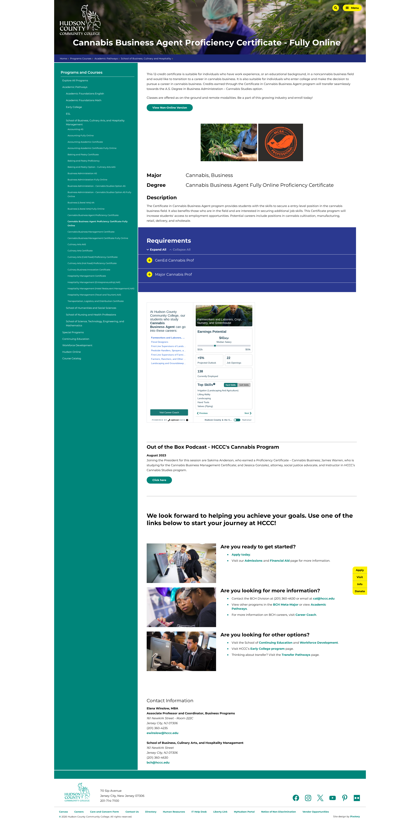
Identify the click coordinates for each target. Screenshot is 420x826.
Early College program (267, 649)
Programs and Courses (81, 72)
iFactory (355, 816)
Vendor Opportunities (316, 811)
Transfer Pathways (296, 655)
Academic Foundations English (85, 93)
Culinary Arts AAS (77, 244)
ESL (68, 113)
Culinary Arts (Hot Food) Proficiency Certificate (92, 263)
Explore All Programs (75, 80)
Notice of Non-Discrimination (278, 811)
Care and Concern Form (104, 811)
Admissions (253, 560)
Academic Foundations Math (83, 100)
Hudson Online (71, 351)
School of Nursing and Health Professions (91, 314)
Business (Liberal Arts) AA (81, 202)
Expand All (158, 249)
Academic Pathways (106, 58)
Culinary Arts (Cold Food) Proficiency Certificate (93, 257)
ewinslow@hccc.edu (162, 733)
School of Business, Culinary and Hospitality (146, 58)
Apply (360, 570)
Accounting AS (75, 129)
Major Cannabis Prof (173, 274)
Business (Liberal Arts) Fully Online (86, 209)
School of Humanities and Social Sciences (91, 307)
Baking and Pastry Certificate (83, 154)
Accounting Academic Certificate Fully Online (92, 148)
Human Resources (174, 811)
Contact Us (132, 811)
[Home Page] (80, 20)
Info (359, 584)
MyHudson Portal (244, 811)
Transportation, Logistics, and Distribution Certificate (96, 301)
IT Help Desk (199, 811)
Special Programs (73, 332)
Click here (159, 480)
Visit (360, 577)
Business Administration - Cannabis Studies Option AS (97, 186)
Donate (360, 591)
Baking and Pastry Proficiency (84, 161)
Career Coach (305, 615)
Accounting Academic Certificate (85, 142)
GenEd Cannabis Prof (174, 260)
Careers (79, 811)
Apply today (241, 554)
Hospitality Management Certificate (87, 276)
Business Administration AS (82, 173)
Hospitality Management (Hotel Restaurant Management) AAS (101, 288)
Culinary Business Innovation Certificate (89, 269)
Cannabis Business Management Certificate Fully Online (98, 238)
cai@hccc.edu (324, 598)
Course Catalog (71, 358)
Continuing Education (75, 338)
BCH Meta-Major (285, 604)
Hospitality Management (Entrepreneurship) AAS (94, 282)
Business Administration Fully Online (87, 179)
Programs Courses (80, 58)
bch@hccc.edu (158, 762)
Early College (74, 107)
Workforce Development (77, 345)
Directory (150, 811)
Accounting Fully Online (81, 135)
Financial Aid (280, 560)
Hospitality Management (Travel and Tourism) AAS (94, 295)
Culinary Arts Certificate (80, 250)
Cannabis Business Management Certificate (91, 232)
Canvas (63, 811)
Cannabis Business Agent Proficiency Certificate (93, 215)
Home (63, 58)
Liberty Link (220, 811)
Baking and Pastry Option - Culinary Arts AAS (92, 167)
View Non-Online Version (169, 107)
